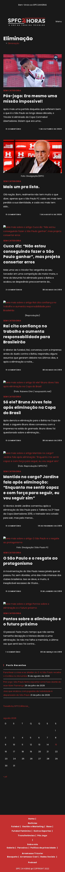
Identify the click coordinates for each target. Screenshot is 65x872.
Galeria (11, 847)
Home (31, 818)
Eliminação (13, 43)
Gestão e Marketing (33, 826)
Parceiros (22, 847)
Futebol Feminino (21, 831)
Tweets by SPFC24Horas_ (16, 706)
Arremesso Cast (29, 856)
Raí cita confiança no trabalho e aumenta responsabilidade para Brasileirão (26, 334)
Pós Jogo (42, 835)
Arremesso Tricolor (32, 853)
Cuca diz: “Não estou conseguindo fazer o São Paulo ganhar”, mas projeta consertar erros (31, 254)
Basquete (12, 856)
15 (56, 744)
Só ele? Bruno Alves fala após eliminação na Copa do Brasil (29, 407)
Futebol (15, 826)
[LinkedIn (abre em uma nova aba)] (38, 8)
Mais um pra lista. (21, 186)
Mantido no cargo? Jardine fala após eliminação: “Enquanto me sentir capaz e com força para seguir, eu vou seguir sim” (31, 487)
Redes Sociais (47, 856)
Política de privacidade (43, 847)
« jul (5, 776)
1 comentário (13, 652)
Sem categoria (12, 90)
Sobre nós (32, 844)
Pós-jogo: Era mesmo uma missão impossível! (30, 98)
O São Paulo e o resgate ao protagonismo (30, 561)
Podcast (32, 862)
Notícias (32, 823)
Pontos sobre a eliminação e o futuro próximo (32, 621)
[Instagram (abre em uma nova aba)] (35, 8)
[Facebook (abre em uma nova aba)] (31, 8)
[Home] (4, 43)
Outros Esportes (42, 831)
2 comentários (14, 289)
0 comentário (13, 129)
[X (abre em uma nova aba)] (27, 8)
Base (49, 826)
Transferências (26, 835)
